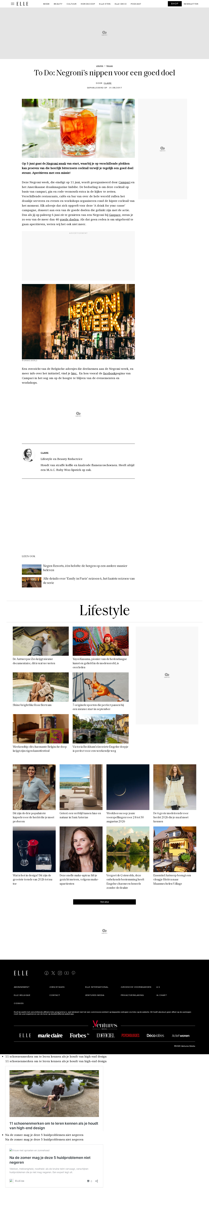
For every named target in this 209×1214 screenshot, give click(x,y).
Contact (54, 995)
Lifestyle (104, 611)
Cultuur (72, 3)
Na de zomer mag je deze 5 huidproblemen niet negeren (44, 1135)
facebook (109, 373)
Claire (108, 83)
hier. (74, 373)
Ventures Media (94, 995)
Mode (46, 3)
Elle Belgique (22, 995)
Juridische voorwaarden (136, 986)
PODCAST (136, 3)
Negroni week (56, 163)
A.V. (158, 986)
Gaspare (115, 215)
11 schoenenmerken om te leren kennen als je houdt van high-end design (56, 1056)
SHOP (175, 3)
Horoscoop (88, 3)
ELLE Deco (121, 3)
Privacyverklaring (132, 995)
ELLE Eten (105, 3)
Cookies (19, 1003)
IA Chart (161, 995)
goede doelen (69, 219)
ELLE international (97, 986)
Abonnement (22, 986)
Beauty (58, 3)
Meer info (79, 1013)
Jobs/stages (57, 986)
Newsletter (191, 3)
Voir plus (104, 901)
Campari (124, 182)
